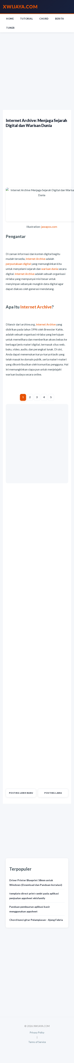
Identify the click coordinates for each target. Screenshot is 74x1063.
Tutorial (26, 18)
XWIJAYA (20, 7)
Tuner (10, 27)
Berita (59, 18)
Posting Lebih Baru (21, 793)
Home (10, 18)
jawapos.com (49, 226)
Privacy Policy (37, 1032)
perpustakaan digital (18, 263)
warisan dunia (49, 268)
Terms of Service (37, 1042)
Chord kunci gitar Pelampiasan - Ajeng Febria (36, 919)
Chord (44, 18)
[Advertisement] (37, 71)
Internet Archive (35, 258)
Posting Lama (53, 793)
